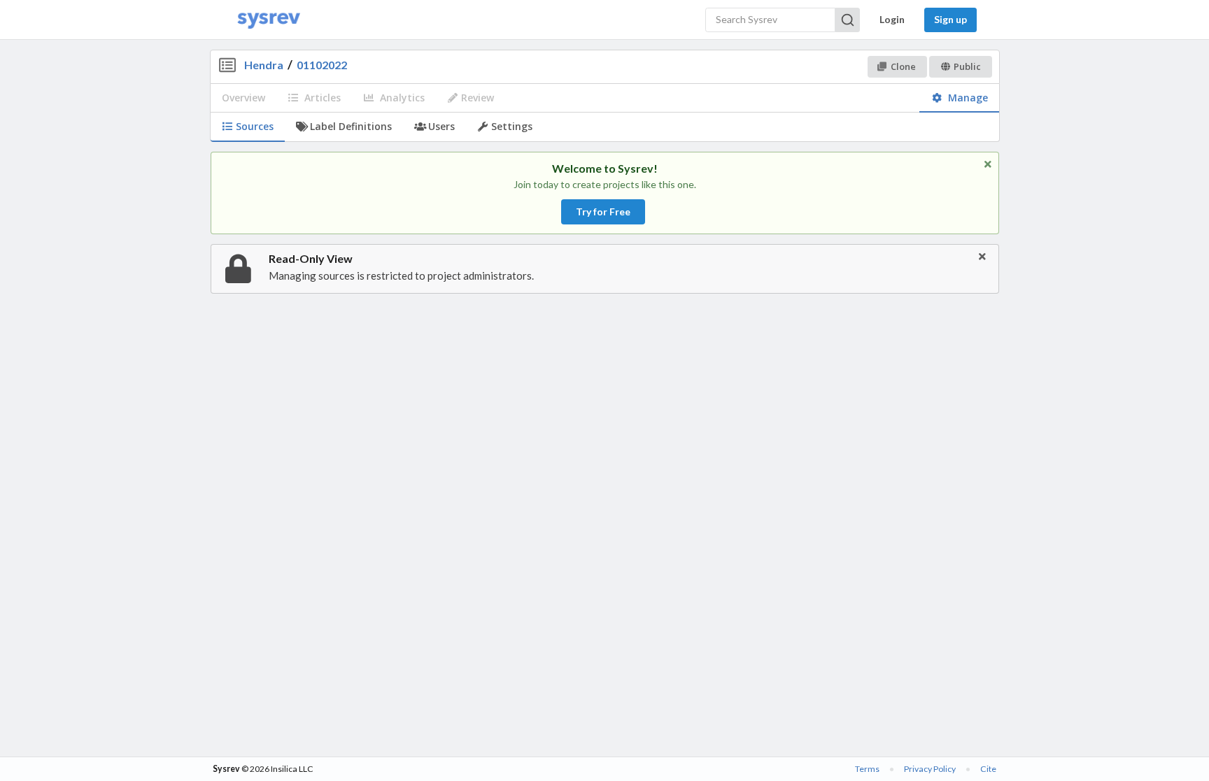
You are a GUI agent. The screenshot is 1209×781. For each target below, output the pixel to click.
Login (892, 19)
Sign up (950, 19)
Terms (867, 769)
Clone (903, 66)
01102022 (322, 64)
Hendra (263, 64)
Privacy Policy (930, 769)
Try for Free (603, 211)
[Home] (268, 20)
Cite (988, 769)
